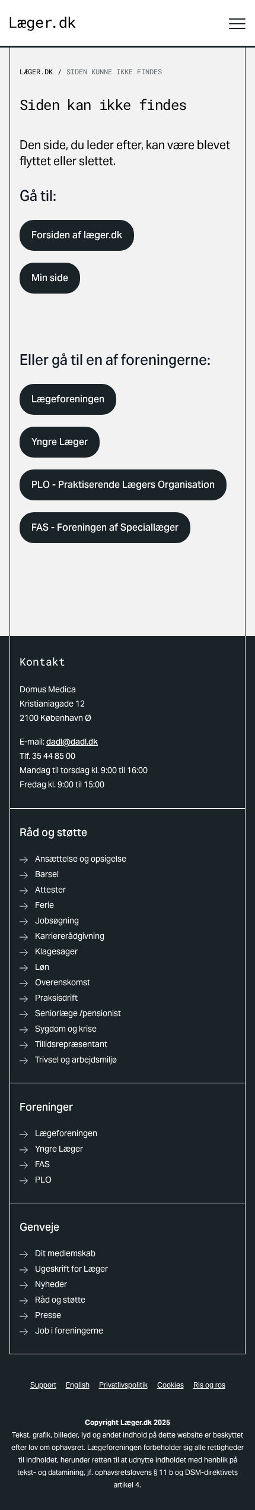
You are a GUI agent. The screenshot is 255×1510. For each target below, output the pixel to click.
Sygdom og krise (66, 1028)
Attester (50, 889)
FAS (42, 1164)
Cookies (170, 1384)
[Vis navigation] (237, 24)
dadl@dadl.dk (72, 741)
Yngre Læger (59, 442)
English (78, 1384)
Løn (42, 967)
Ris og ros (209, 1384)
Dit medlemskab (65, 1253)
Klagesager (56, 951)
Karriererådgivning (69, 936)
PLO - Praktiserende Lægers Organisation (123, 484)
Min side (49, 278)
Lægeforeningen (67, 399)
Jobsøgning (57, 920)
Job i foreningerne (69, 1330)
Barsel (47, 874)
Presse (48, 1315)
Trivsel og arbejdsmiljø (76, 1059)
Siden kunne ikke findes (114, 71)
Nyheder (51, 1284)
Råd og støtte (60, 1299)
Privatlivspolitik (123, 1384)
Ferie (44, 905)
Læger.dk (36, 71)
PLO (43, 1179)
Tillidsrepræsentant (71, 1044)
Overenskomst (62, 982)
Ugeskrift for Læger (71, 1268)
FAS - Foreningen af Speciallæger (105, 527)
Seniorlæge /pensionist (78, 1013)
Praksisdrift (56, 997)
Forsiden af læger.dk (76, 235)
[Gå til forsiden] (42, 24)
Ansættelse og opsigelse (80, 858)
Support (43, 1384)
